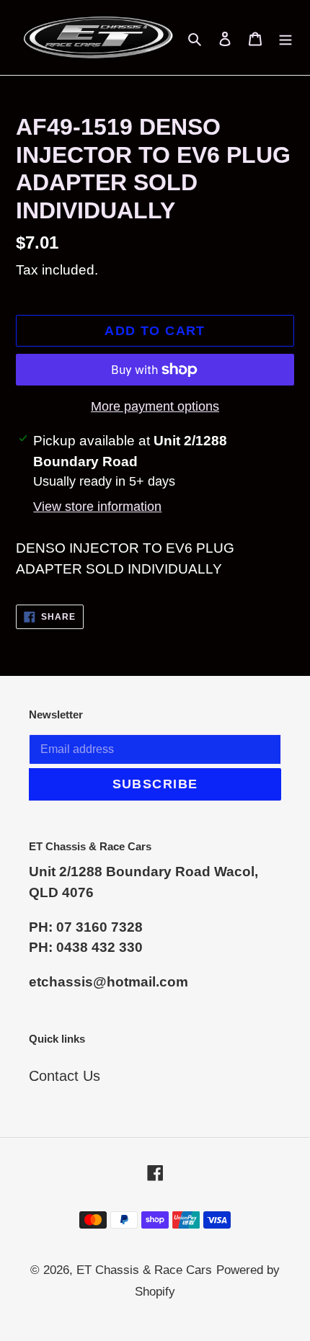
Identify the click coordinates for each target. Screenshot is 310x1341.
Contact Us (64, 1076)
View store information (97, 506)
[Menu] (285, 37)
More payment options (155, 406)
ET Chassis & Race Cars (144, 1270)
